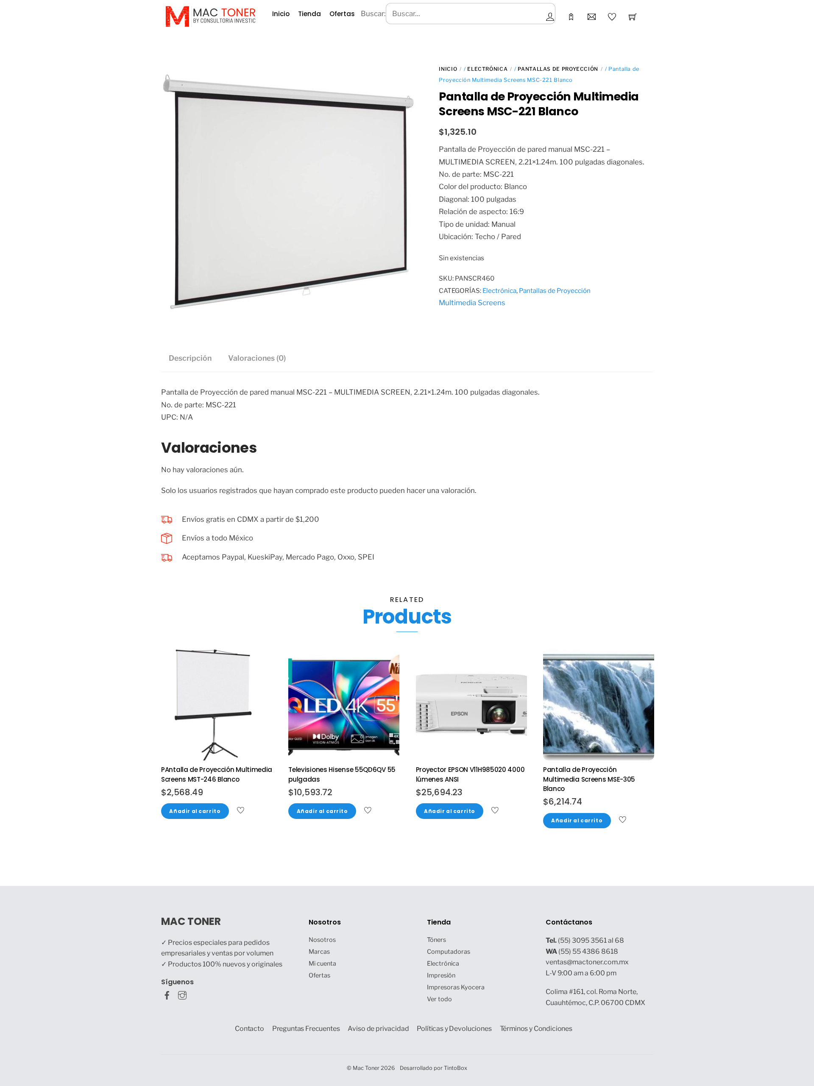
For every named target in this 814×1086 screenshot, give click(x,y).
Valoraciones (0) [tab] (257, 358)
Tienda (309, 13)
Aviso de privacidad (378, 1029)
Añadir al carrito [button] (194, 811)
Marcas (319, 951)
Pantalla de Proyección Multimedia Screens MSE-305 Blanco (589, 779)
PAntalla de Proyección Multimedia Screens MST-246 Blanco (216, 774)
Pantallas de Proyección (558, 69)
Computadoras (448, 951)
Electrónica (487, 69)
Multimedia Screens (472, 302)
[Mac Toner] (210, 15)
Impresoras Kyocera (456, 987)
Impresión (441, 975)
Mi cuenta (322, 963)
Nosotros (322, 940)
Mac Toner (366, 1068)
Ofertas (342, 13)
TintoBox (455, 1068)
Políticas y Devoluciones (454, 1029)
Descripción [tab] (190, 358)
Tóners (436, 940)
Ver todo (439, 999)
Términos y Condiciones (536, 1029)
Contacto (249, 1029)
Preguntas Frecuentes (306, 1029)
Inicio (281, 13)
